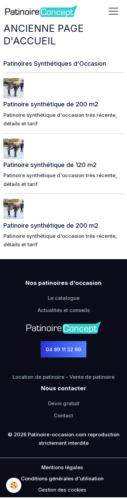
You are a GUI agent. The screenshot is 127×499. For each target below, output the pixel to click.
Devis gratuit (63, 403)
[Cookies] (13, 485)
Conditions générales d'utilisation (62, 478)
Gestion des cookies (62, 489)
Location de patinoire (38, 377)
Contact (63, 415)
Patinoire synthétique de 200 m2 (50, 104)
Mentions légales (62, 467)
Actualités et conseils (64, 310)
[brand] (42, 11)
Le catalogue (64, 298)
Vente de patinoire (91, 377)
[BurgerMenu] (113, 11)
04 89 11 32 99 (63, 349)
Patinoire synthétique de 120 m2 (50, 164)
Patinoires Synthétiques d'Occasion (54, 63)
